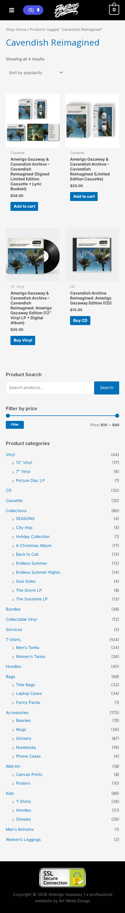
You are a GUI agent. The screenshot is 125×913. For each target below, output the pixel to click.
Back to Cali (27, 554)
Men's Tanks (27, 647)
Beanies (23, 720)
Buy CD (80, 320)
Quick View (32, 142)
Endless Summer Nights (38, 572)
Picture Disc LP (30, 480)
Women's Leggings (23, 839)
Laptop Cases (29, 693)
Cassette (14, 500)
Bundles (13, 609)
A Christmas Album (33, 545)
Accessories (17, 712)
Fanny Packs (28, 702)
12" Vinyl (24, 462)
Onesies (23, 819)
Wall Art (13, 766)
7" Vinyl (23, 471)
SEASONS (25, 518)
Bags (10, 676)
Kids (10, 793)
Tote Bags (25, 684)
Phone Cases (28, 756)
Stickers (23, 738)
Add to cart (24, 206)
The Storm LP (29, 590)
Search (106, 387)
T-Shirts (13, 639)
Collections (16, 510)
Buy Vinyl (23, 340)
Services (14, 629)
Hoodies (13, 666)
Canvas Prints (29, 774)
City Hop (24, 527)
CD (9, 490)
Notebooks (26, 747)
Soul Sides (25, 581)
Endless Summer (31, 563)
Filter (15, 424)
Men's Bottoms (20, 829)
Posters (23, 783)
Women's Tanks (30, 656)
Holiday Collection (33, 536)
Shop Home (16, 29)
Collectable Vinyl (21, 619)
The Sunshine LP (32, 599)
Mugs (21, 729)
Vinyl (10, 454)
